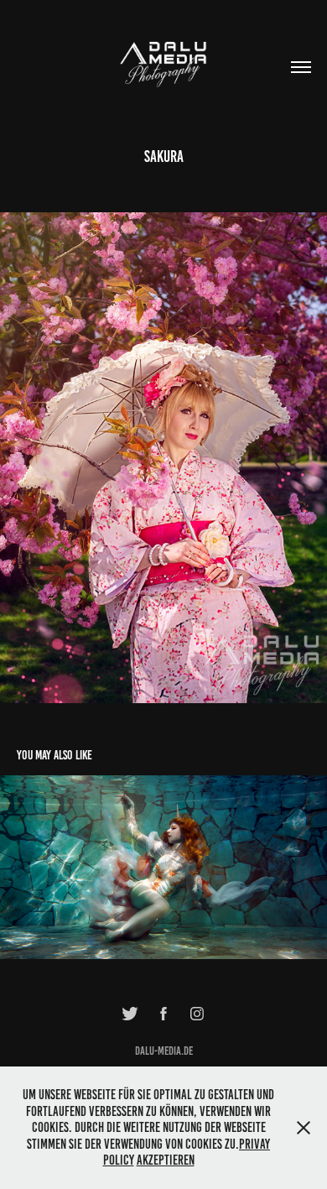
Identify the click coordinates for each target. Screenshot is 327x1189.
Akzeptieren (166, 1160)
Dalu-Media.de (164, 1051)
